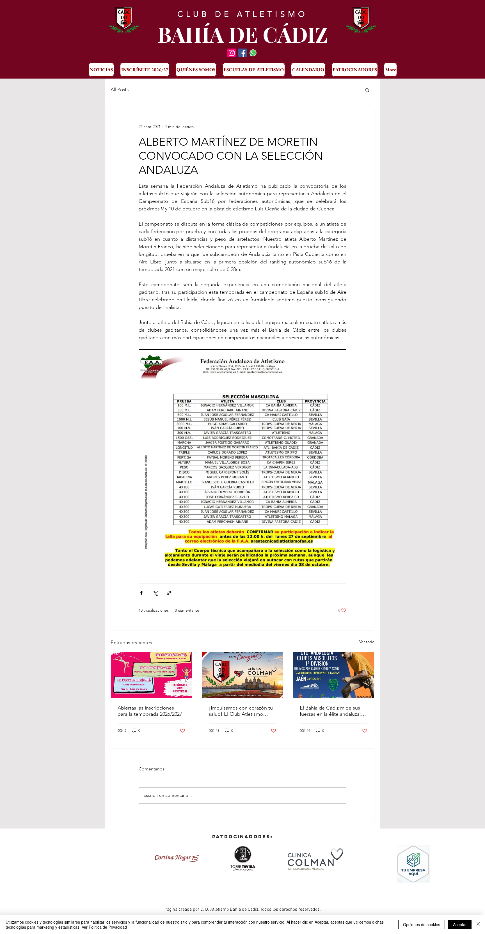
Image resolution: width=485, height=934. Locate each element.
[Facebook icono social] (242, 53)
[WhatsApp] (253, 53)
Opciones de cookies (421, 924)
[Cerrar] (478, 924)
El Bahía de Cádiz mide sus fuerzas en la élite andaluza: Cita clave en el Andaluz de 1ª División (333, 711)
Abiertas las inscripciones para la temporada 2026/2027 (150, 711)
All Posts (120, 89)
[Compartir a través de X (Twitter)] (155, 593)
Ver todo (366, 641)
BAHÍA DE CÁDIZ (242, 34)
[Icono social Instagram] (231, 53)
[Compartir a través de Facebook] (141, 593)
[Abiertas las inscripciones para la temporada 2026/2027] (151, 675)
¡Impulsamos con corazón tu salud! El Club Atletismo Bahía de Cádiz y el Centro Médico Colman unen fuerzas (241, 711)
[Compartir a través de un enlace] (168, 593)
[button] (367, 90)
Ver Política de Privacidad (104, 927)
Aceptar (460, 924)
